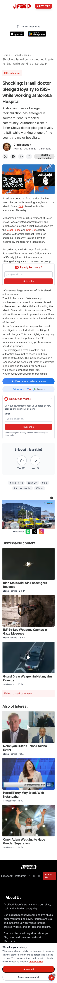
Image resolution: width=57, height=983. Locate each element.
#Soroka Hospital (22, 488)
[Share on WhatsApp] (21, 156)
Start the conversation (45, 156)
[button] (51, 498)
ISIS (21, 206)
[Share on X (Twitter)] (5, 156)
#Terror (39, 488)
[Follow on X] (34, 531)
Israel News (21, 55)
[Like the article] (22, 460)
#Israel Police (16, 482)
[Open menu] (6, 6)
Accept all (28, 969)
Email (7, 413)
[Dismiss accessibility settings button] (53, 975)
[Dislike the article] (35, 460)
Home (6, 55)
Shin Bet (31, 229)
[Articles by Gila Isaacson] (6, 146)
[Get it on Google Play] (37, 34)
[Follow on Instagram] (41, 531)
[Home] (21, 6)
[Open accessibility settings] (51, 977)
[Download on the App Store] (17, 33)
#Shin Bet (32, 482)
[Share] (29, 156)
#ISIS (44, 482)
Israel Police (14, 229)
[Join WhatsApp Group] (28, 531)
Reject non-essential (28, 977)
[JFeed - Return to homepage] (28, 867)
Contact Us (49, 876)
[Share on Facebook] (13, 156)
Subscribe (28, 281)
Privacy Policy (36, 961)
